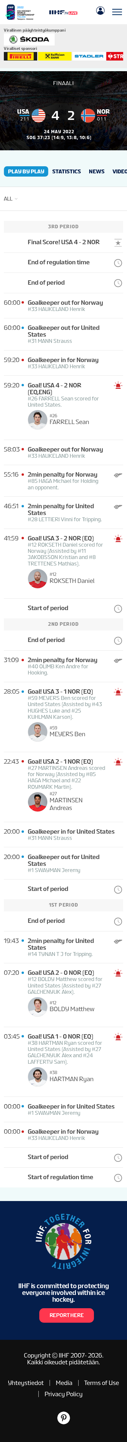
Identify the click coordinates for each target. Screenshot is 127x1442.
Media (64, 1382)
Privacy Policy (64, 1394)
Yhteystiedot (26, 1382)
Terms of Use (101, 1382)
